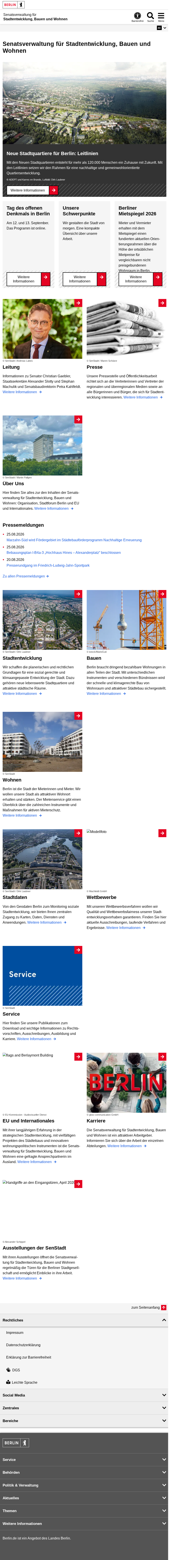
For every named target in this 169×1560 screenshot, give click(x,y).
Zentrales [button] (11, 1408)
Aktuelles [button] (11, 1498)
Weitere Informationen (28, 190)
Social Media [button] (14, 1395)
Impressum (14, 1332)
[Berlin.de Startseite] (14, 4)
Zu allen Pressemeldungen (24, 576)
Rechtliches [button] (13, 1320)
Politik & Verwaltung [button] (20, 1485)
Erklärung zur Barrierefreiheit (28, 1357)
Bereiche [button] (10, 1421)
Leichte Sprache (24, 1382)
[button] (161, 28)
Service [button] (9, 1460)
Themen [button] (10, 1511)
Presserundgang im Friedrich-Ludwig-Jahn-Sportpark (48, 565)
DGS (16, 1370)
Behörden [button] (11, 1472)
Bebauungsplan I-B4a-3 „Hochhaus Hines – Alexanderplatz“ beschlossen (64, 552)
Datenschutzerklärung (23, 1345)
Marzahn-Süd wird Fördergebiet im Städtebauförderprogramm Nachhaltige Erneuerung (74, 540)
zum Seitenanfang (145, 1307)
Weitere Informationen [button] (22, 1524)
